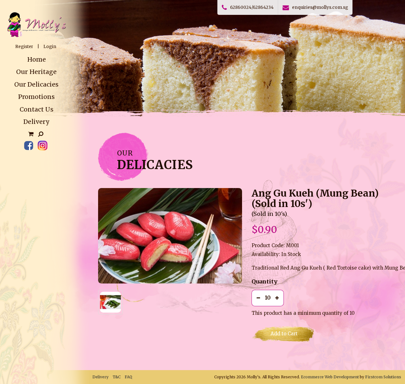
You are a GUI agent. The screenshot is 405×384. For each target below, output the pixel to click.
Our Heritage (36, 72)
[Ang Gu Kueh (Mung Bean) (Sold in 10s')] (170, 235)
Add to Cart (284, 334)
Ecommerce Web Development (330, 377)
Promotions (36, 97)
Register (24, 46)
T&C (117, 377)
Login (49, 46)
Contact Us (36, 109)
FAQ (128, 377)
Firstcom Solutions (383, 377)
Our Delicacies (36, 84)
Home (36, 59)
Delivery (36, 121)
